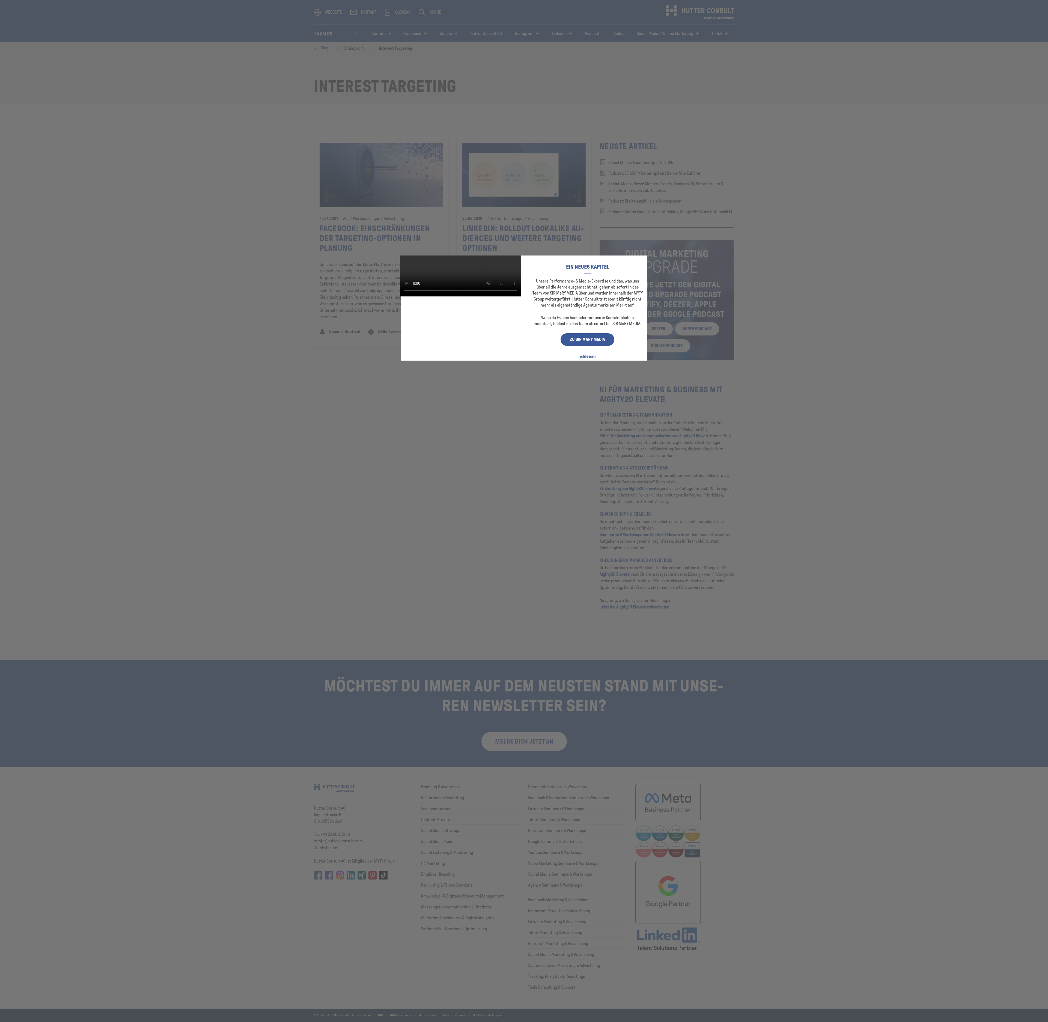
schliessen (587, 356)
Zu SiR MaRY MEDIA (587, 339)
